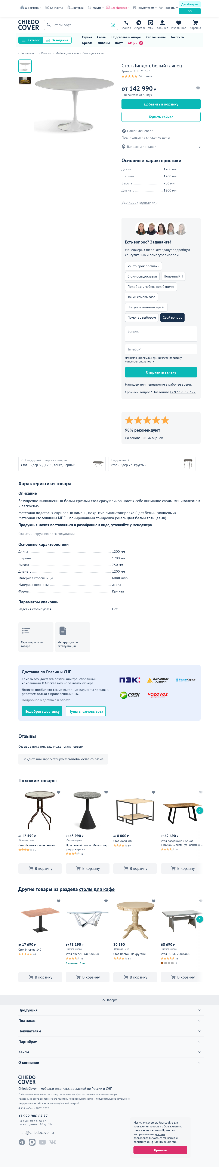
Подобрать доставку (42, 711)
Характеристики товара (32, 644)
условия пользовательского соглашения (154, 1136)
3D (190, 11)
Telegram (139, 28)
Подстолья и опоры (126, 37)
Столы (101, 37)
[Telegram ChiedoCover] (21, 1142)
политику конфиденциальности (153, 359)
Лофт (119, 43)
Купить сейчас (161, 116)
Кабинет (162, 28)
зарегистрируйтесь (56, 759)
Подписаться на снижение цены (145, 137)
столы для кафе (97, 889)
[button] (48, 25)
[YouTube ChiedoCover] (42, 1142)
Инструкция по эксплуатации (68, 644)
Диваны (104, 43)
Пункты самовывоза (85, 711)
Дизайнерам (189, 4)
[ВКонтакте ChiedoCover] (52, 1142)
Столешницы (156, 37)
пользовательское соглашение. (113, 1098)
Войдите (29, 759)
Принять (160, 1150)
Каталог (34, 40)
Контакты (56, 8)
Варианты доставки (141, 146)
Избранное (178, 28)
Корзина (195, 28)
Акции (133, 43)
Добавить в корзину (161, 104)
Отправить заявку (161, 372)
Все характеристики (138, 202)
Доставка (77, 8)
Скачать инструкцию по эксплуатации (46, 534)
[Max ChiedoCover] (32, 1142)
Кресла (87, 43)
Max (150, 28)
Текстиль (177, 37)
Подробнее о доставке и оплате (46, 700)
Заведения (60, 40)
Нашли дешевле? (140, 131)
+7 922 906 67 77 (126, 28)
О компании (33, 8)
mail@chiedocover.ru (36, 1132)
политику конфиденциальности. (154, 1142)
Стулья (87, 37)
